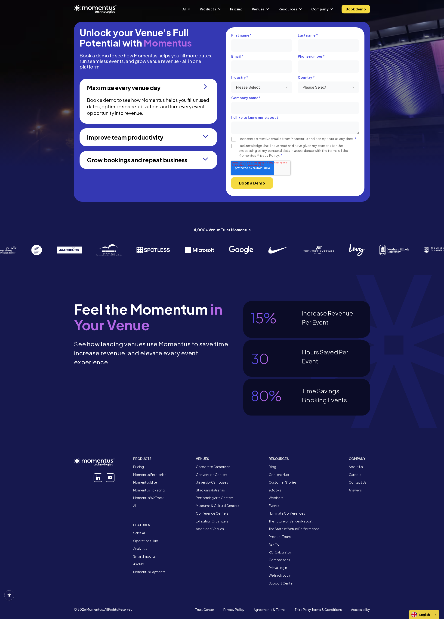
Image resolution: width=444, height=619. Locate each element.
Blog (272, 467)
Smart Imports (144, 556)
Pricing (138, 467)
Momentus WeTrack (148, 498)
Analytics (140, 548)
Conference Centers (212, 513)
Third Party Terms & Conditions (318, 610)
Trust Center (204, 610)
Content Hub (279, 475)
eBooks (275, 490)
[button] (186, 9)
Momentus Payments (149, 572)
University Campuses (212, 482)
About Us (356, 467)
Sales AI (139, 533)
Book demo (356, 9)
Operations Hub (145, 541)
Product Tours (280, 537)
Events (274, 506)
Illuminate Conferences (287, 513)
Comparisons (279, 560)
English (424, 614)
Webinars (276, 498)
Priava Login (278, 568)
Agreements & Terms (269, 610)
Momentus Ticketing (149, 490)
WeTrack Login (280, 575)
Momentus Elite (145, 482)
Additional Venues (210, 529)
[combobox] (424, 614)
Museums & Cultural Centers (217, 506)
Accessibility (360, 610)
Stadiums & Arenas (210, 490)
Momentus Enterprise (149, 475)
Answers (355, 490)
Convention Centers (212, 475)
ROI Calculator (280, 552)
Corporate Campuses (213, 467)
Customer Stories (282, 482)
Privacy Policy (233, 610)
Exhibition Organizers (212, 521)
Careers (355, 475)
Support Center (281, 583)
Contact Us (357, 482)
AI (134, 506)
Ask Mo (138, 564)
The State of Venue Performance (294, 529)
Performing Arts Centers (215, 498)
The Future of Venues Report (291, 521)
